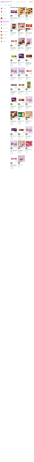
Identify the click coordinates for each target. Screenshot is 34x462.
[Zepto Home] (3, 1)
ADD (16, 28)
